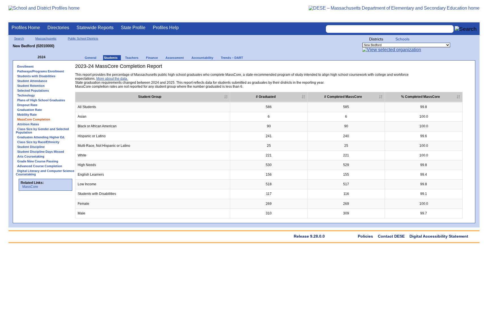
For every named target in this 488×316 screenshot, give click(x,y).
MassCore (30, 187)
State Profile (133, 27)
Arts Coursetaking (30, 156)
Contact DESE (391, 236)
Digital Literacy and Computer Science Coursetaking (45, 172)
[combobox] (390, 29)
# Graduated (266, 97)
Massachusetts (45, 38)
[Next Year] (53, 57)
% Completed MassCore (420, 97)
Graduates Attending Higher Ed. (41, 137)
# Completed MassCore (343, 97)
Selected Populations (33, 90)
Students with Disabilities (36, 76)
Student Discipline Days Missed (40, 151)
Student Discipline (31, 147)
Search (19, 38)
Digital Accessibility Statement (438, 236)
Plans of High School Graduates (41, 100)
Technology (26, 95)
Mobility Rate (27, 114)
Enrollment (25, 66)
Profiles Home (26, 27)
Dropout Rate (27, 105)
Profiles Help (166, 27)
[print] (427, 68)
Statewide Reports (95, 27)
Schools (402, 39)
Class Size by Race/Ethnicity (38, 142)
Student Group (149, 97)
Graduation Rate (29, 109)
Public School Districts (83, 38)
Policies (365, 236)
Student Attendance (32, 81)
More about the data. (112, 79)
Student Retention (31, 85)
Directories (58, 27)
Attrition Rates (28, 124)
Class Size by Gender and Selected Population (42, 130)
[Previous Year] (34, 57)
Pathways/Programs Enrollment (40, 71)
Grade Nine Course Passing (37, 161)
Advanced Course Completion (39, 166)
